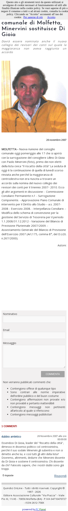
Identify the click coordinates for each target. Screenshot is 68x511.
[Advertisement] (34, 280)
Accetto (51, 17)
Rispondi (60, 476)
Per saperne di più (33, 17)
